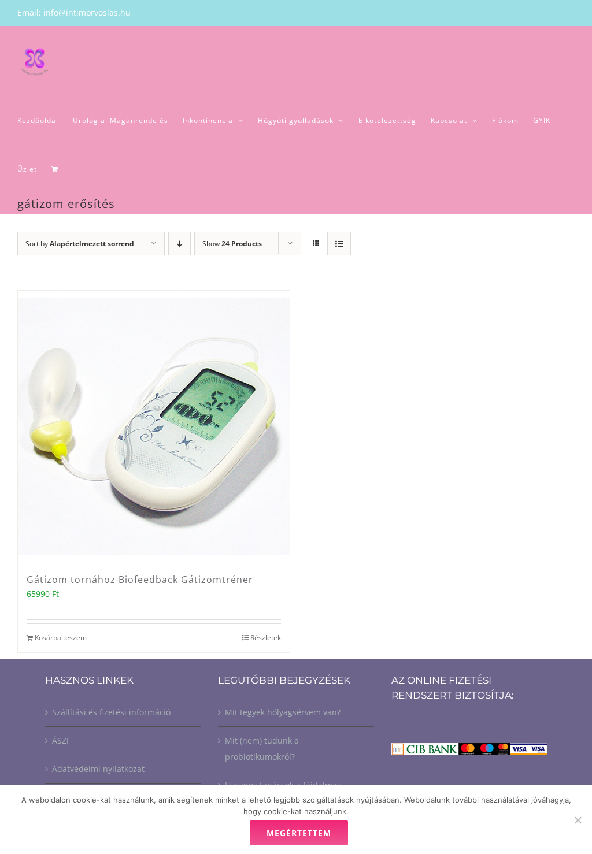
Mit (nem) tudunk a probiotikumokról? (262, 748)
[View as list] (339, 243)
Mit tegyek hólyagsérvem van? (283, 712)
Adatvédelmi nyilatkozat (98, 768)
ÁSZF (61, 740)
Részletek (265, 638)
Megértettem (299, 832)
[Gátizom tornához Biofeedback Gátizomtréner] (154, 426)
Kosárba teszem (61, 638)
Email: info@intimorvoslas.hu (74, 12)
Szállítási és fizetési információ (111, 712)
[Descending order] (179, 243)
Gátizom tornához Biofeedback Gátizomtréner (140, 579)
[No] (577, 820)
